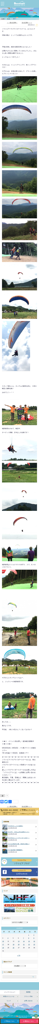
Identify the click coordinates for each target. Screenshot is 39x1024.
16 (34, 941)
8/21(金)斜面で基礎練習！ (15, 850)
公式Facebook (21, 872)
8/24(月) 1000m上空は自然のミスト (19, 832)
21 (23, 944)
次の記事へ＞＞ (27, 22)
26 (13, 947)
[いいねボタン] (2, 795)
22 (29, 944)
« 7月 (18, 955)
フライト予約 (28, 996)
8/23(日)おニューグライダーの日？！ (19, 838)
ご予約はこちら (9, 1021)
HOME (3, 18)
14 (23, 941)
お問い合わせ (28, 1001)
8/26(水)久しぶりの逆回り (15, 826)
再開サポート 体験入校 (19, 882)
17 (3, 944)
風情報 (28, 992)
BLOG (8, 18)
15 (29, 941)
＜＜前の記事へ (12, 22)
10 (3, 941)
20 (18, 944)
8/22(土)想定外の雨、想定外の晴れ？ (19, 844)
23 (34, 944)
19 (13, 944)
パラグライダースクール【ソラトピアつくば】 (25, 1015)
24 (3, 947)
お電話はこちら (28, 1021)
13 (18, 941)
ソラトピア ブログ (22, 861)
